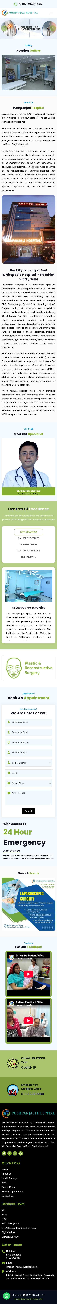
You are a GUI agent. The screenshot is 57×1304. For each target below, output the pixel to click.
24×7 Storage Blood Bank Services (19, 1228)
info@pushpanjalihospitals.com (22, 1266)
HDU (4, 1219)
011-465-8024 (13, 1258)
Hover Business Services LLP (28, 1299)
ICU (3, 1210)
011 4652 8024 (35, 4)
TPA (4, 1182)
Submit (28, 811)
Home (5, 1169)
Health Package (10, 1178)
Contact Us (8, 1196)
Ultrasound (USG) (10, 1237)
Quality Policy (8, 1187)
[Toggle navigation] (51, 13)
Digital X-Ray (8, 1232)
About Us (6, 1173)
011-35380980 (13, 1255)
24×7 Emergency (10, 1223)
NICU (4, 1214)
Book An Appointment (13, 1191)
